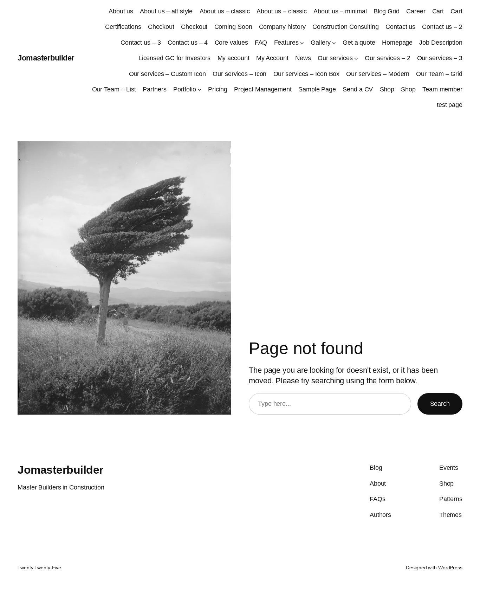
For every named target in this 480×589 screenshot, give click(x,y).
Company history (282, 26)
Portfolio (184, 89)
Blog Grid (387, 11)
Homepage (397, 42)
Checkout (161, 26)
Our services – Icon (239, 73)
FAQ (261, 42)
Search (440, 403)
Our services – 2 (387, 58)
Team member (442, 89)
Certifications (123, 26)
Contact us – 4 (188, 42)
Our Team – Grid (439, 73)
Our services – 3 (439, 58)
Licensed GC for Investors (174, 58)
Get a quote (359, 42)
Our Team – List (114, 89)
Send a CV (358, 89)
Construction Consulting (345, 26)
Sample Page (317, 89)
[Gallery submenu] (334, 43)
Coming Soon (233, 26)
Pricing (217, 89)
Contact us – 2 (442, 26)
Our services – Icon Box (306, 73)
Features (286, 42)
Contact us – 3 (141, 42)
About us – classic (225, 11)
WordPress (450, 567)
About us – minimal (340, 11)
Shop (387, 89)
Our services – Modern (377, 73)
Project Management (263, 89)
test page (449, 104)
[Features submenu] (302, 43)
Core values (231, 42)
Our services (335, 58)
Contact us (400, 26)
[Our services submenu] (356, 58)
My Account (272, 58)
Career (415, 11)
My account (233, 58)
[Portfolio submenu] (199, 89)
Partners (154, 89)
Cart (438, 11)
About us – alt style (166, 11)
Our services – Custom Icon (167, 73)
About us (121, 11)
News (303, 58)
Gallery (320, 42)
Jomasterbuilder (46, 57)
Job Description (440, 42)
